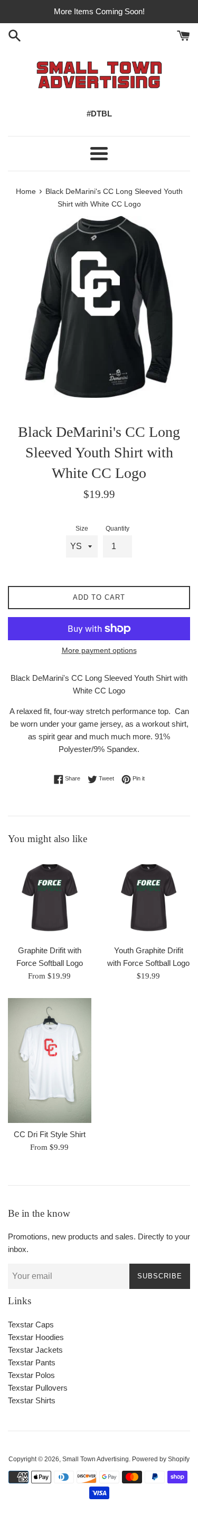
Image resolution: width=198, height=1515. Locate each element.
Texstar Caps (31, 1324)
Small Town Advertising (95, 1459)
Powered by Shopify (161, 1459)
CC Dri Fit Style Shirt (50, 1134)
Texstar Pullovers (38, 1387)
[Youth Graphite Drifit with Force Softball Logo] (149, 898)
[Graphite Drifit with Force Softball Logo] (49, 898)
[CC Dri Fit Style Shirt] (49, 1060)
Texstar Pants (31, 1362)
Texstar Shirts (31, 1400)
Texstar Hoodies (36, 1337)
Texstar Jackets (35, 1349)
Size (82, 528)
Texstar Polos (31, 1375)
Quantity (117, 528)
